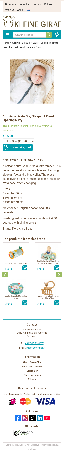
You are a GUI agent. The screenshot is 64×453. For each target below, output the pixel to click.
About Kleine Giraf (32, 362)
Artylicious (32, 449)
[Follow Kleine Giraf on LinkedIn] (39, 418)
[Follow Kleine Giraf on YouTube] (46, 418)
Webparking (51, 445)
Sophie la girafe (21, 42)
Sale (35, 42)
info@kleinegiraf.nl (36, 347)
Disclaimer (32, 371)
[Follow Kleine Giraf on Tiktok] (32, 418)
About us (25, 4)
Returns (48, 4)
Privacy (32, 379)
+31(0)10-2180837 (34, 343)
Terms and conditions (32, 366)
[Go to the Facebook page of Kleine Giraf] (17, 418)
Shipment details (32, 375)
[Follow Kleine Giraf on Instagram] (24, 418)
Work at (9, 9)
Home (6, 42)
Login (19, 9)
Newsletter (11, 4)
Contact (37, 4)
